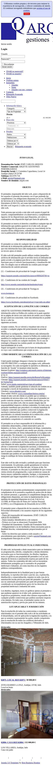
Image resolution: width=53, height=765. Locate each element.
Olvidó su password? (14, 71)
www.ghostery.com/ (18, 391)
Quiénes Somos (15, 758)
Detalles (9, 132)
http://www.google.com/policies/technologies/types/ (22, 284)
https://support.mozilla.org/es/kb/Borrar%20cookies (29, 377)
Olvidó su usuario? (13, 74)
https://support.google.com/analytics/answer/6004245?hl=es (25, 276)
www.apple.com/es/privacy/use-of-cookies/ (24, 384)
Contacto (36, 758)
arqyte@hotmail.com (16, 178)
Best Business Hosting (31, 763)
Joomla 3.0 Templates (10, 763)
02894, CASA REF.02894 (12, 742)
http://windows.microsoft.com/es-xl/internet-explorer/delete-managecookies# (26, 371)
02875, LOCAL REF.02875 (13, 680)
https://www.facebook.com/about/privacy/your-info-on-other (25, 302)
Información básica (14, 106)
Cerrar (26, 14)
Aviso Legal (37, 760)
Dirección (10, 120)
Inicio (5, 758)
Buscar (9, 147)
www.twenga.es (7, 293)
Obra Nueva (26, 760)
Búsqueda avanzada (23, 146)
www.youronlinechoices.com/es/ (31, 393)
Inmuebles (27, 758)
